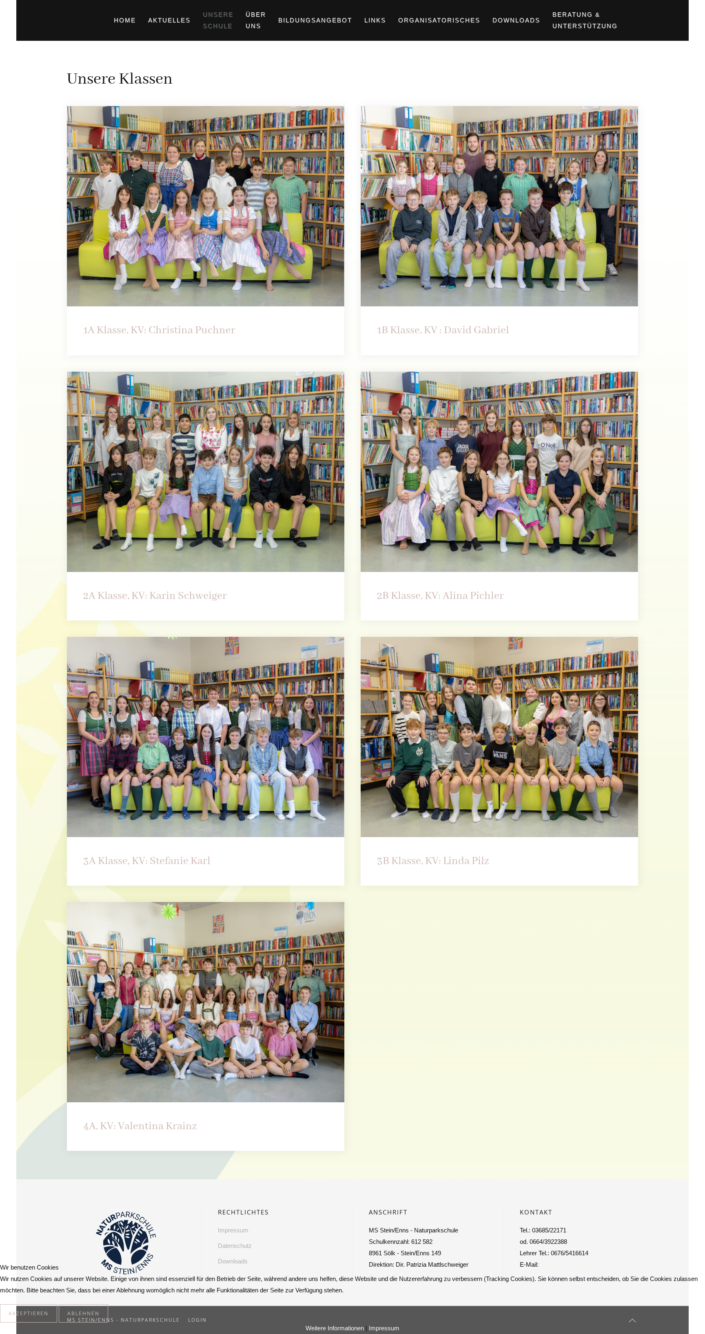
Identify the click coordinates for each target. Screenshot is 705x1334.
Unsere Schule (218, 20)
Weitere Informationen (335, 1328)
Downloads (516, 20)
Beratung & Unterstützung (585, 20)
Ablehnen (83, 1313)
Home (125, 20)
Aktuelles (169, 20)
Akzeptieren (29, 1313)
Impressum (384, 1328)
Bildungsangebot (315, 20)
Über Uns (256, 20)
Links (375, 20)
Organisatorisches (439, 20)
